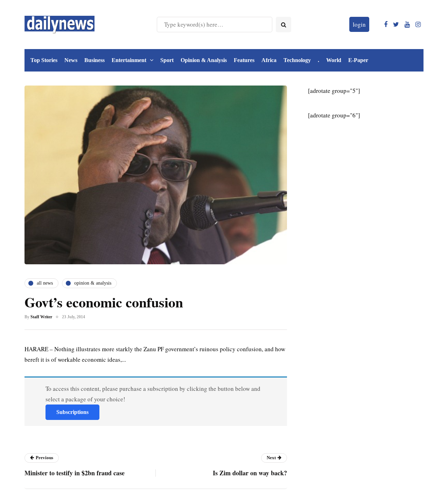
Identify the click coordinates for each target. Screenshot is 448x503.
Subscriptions (72, 412)
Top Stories (43, 60)
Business (94, 60)
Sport (167, 60)
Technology (297, 60)
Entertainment (129, 60)
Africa (268, 60)
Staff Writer (41, 316)
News (70, 60)
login (359, 24)
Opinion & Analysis (204, 60)
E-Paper (358, 60)
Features (244, 60)
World (333, 60)
